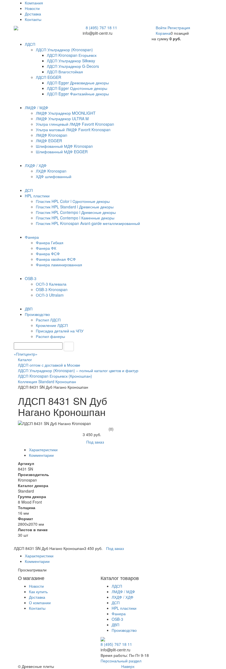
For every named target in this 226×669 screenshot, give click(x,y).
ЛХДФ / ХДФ (122, 597)
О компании (40, 602)
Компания (34, 3)
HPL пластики (124, 608)
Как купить (38, 591)
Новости (32, 8)
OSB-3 (117, 619)
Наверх (127, 666)
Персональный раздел (121, 660)
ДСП (116, 602)
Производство (124, 630)
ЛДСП (117, 586)
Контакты (33, 19)
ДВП (115, 624)
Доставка (33, 14)
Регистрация (179, 27)
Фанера (119, 613)
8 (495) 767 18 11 (101, 27)
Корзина (163, 33)
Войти (162, 27)
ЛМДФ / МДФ (123, 591)
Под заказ (95, 442)
